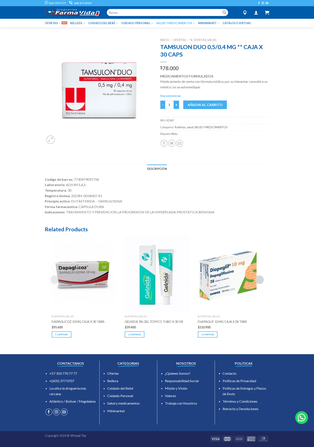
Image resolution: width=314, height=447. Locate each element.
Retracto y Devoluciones (240, 409)
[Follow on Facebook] (259, 3)
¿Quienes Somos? (177, 373)
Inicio (164, 40)
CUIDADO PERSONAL (135, 23)
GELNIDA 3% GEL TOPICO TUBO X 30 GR (154, 321)
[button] (301, 417)
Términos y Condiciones (240, 401)
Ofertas (113, 373)
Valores (170, 396)
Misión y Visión (176, 388)
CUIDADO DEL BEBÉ (101, 23)
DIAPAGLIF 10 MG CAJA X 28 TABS (222, 321)
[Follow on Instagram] (263, 3)
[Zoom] (50, 139)
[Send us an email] (267, 3)
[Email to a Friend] (179, 143)
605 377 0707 (82, 3)
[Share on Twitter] (171, 143)
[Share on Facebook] (164, 143)
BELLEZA (76, 23)
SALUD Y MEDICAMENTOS (174, 23)
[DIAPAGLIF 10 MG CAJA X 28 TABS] (230, 274)
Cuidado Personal (120, 396)
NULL (174, 133)
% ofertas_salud (203, 40)
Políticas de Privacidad (239, 381)
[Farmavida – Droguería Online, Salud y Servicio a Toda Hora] (72, 12)
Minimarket (116, 411)
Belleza (112, 381)
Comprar (61, 334)
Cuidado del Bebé (120, 388)
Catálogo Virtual (237, 23)
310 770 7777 (57, 3)
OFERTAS (51, 23)
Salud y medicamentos (123, 403)
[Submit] (224, 12)
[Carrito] (267, 12)
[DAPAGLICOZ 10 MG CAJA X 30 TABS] (84, 274)
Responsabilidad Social (182, 381)
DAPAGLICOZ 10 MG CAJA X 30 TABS (78, 321)
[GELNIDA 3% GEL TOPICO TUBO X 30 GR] (157, 274)
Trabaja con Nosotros (181, 403)
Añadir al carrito (205, 105)
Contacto (229, 373)
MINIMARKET (207, 23)
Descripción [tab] (157, 168)
